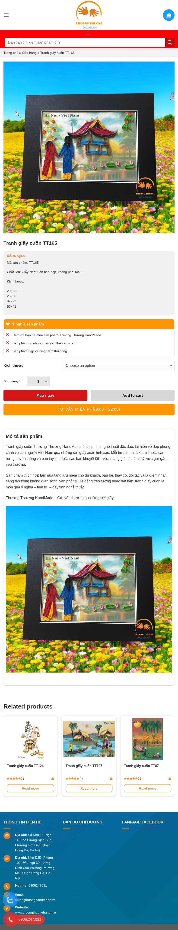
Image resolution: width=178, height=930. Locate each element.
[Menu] (6, 15)
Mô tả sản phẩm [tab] (24, 436)
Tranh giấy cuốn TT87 (83, 766)
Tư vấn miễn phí (89, 409)
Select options (148, 788)
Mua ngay (45, 395)
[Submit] (170, 42)
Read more (30, 788)
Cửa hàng (29, 53)
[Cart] (169, 15)
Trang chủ (10, 53)
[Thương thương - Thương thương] (89, 15)
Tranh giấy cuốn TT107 (25, 766)
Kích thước (13, 365)
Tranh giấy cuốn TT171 (142, 766)
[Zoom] (9, 227)
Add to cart (132, 395)
